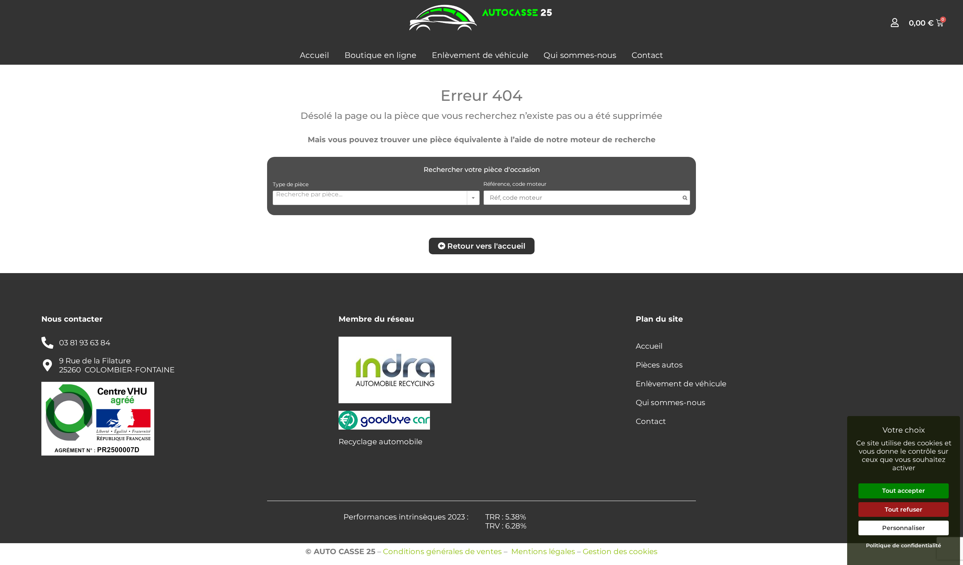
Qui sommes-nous (580, 55)
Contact (647, 55)
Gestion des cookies (620, 551)
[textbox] (376, 194)
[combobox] (376, 198)
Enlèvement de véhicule (480, 55)
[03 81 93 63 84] (47, 343)
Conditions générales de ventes (442, 551)
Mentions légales (543, 551)
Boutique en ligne (380, 55)
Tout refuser (903, 509)
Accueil (314, 55)
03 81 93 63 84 (84, 342)
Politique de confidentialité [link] (903, 545)
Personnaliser (903, 528)
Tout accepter (903, 490)
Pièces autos (659, 364)
